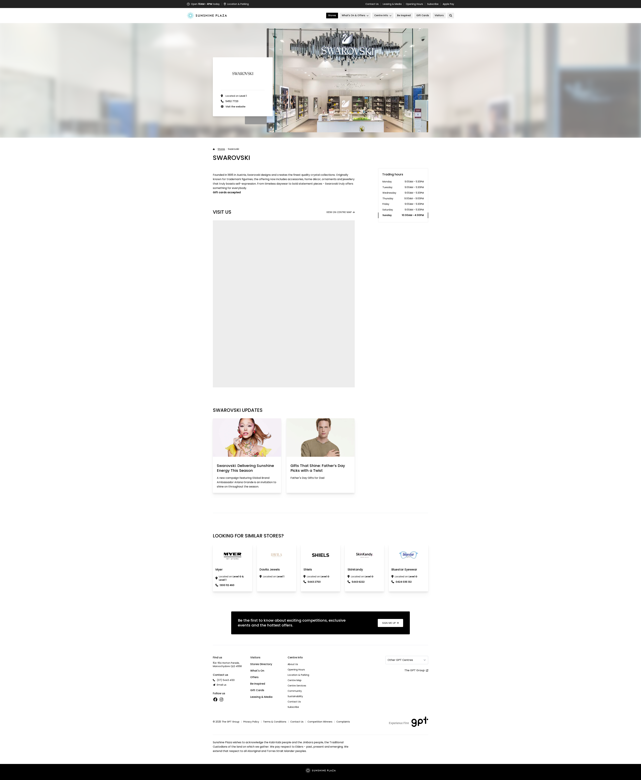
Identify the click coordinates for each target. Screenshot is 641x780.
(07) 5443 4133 (226, 680)
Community (295, 691)
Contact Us (372, 4)
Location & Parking (298, 675)
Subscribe (433, 4)
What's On (257, 670)
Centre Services (297, 685)
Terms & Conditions (274, 721)
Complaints (343, 721)
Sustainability (295, 696)
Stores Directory (261, 664)
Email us (221, 684)
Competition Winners (319, 721)
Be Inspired (257, 683)
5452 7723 (232, 101)
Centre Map (294, 680)
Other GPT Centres (400, 660)
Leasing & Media (392, 4)
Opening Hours (414, 4)
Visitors (255, 657)
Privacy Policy (251, 721)
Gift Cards (257, 690)
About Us (293, 664)
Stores (221, 149)
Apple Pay (448, 4)
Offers (254, 677)
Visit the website (235, 106)
